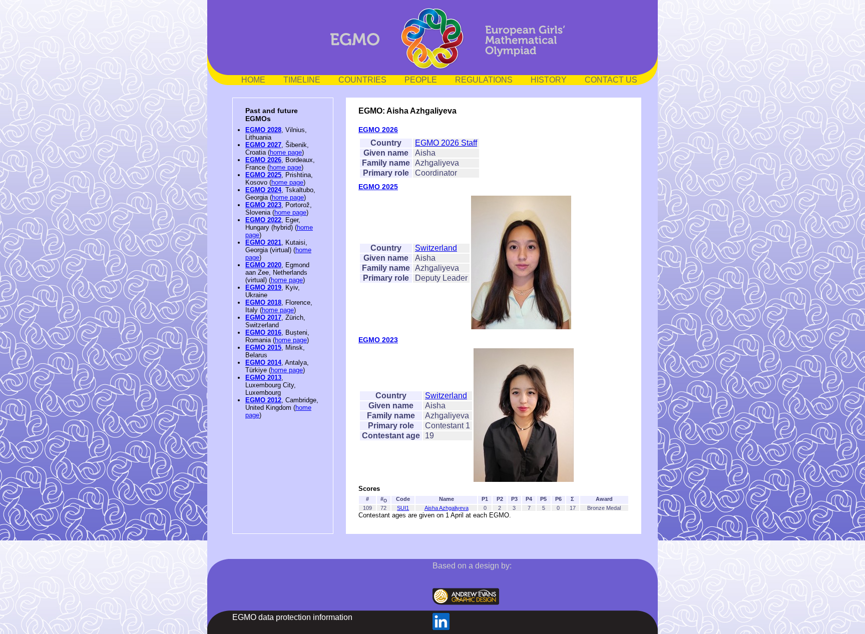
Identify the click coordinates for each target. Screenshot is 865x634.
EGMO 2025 (263, 175)
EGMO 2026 (263, 160)
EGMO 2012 (263, 400)
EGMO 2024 (263, 190)
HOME (253, 80)
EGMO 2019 (263, 287)
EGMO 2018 (263, 302)
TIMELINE (301, 80)
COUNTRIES (362, 80)
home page (286, 152)
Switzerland (436, 248)
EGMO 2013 (263, 377)
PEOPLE (420, 80)
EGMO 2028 (263, 130)
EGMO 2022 (263, 220)
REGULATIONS (484, 80)
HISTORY (549, 80)
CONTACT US (611, 80)
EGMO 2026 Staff (446, 143)
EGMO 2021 (263, 242)
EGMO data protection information (292, 617)
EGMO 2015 (263, 347)
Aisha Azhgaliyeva (446, 508)
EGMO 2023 (263, 205)
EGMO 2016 (263, 332)
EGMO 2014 (263, 362)
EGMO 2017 (263, 317)
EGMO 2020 (263, 265)
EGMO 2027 (263, 145)
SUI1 (403, 508)
